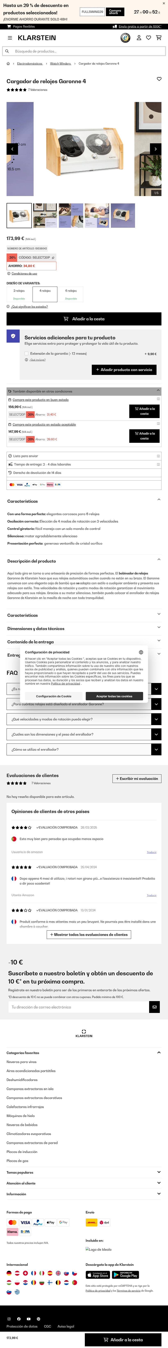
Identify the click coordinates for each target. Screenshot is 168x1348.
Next (155, 149)
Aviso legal (66, 1326)
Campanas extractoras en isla (30, 1089)
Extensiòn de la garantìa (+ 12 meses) (58, 354)
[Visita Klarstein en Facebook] (18, 1319)
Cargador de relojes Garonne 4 (99, 63)
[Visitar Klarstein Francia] (33, 1273)
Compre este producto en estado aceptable (44, 424)
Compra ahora (115, 12)
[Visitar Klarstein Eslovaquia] (66, 1273)
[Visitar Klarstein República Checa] (74, 1273)
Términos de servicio (129, 1290)
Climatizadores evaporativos (29, 1134)
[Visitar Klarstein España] (50, 1273)
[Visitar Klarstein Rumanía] (33, 1282)
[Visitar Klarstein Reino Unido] (58, 1273)
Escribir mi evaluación (138, 778)
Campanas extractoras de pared (32, 1143)
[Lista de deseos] (148, 37)
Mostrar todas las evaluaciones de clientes (90, 934)
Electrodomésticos (30, 63)
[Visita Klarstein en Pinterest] (38, 1319)
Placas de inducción (22, 1152)
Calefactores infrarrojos (25, 1107)
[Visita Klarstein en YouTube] (28, 1319)
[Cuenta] (139, 37)
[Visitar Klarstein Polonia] (17, 1282)
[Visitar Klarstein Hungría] (9, 1282)
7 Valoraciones (37, 89)
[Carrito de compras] (158, 37)
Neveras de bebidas (22, 1125)
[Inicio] (12, 63)
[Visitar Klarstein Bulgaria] (41, 1282)
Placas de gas (17, 1161)
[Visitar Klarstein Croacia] (25, 1282)
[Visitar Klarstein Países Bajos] (66, 1282)
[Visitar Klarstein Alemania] (9, 1273)
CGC (47, 1326)
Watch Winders (60, 63)
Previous (12, 149)
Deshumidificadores (22, 1080)
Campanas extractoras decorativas (34, 1098)
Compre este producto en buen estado (41, 399)
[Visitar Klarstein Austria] (17, 1273)
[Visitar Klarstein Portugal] (74, 1282)
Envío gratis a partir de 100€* (140, 26)
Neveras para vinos (21, 1062)
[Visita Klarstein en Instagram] (9, 1319)
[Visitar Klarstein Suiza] (25, 1273)
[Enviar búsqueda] (7, 51)
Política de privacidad (98, 1290)
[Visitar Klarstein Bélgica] (58, 1282)
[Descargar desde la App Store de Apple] (98, 1275)
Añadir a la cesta (88, 318)
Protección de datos (22, 1326)
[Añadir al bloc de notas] (159, 79)
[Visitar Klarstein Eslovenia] (9, 1292)
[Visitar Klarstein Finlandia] (50, 1282)
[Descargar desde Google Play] (125, 1275)
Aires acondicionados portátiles (31, 1071)
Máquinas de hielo (21, 1116)
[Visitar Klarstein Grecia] (17, 1292)
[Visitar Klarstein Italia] (41, 1273)
